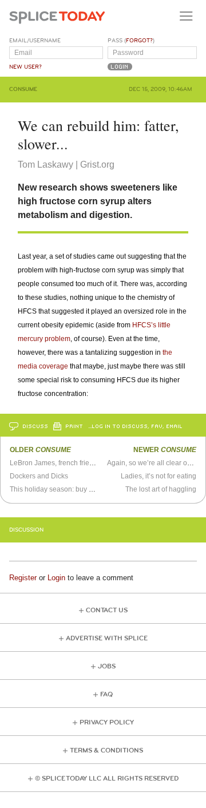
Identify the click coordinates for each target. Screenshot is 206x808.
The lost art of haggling (160, 489)
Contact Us (107, 610)
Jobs (107, 666)
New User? (25, 67)
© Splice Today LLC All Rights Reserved (107, 778)
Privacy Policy (107, 722)
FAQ (106, 694)
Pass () (131, 40)
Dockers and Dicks (39, 476)
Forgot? (139, 40)
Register (23, 577)
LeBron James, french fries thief (59, 463)
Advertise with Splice (107, 638)
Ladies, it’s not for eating (158, 476)
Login (56, 577)
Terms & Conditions (106, 750)
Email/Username (35, 40)
